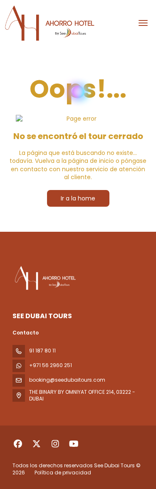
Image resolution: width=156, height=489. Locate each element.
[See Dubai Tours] (44, 278)
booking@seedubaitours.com (67, 379)
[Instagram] (55, 444)
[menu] (143, 23)
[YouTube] (74, 444)
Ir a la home (78, 198)
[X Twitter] (36, 444)
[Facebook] (17, 444)
